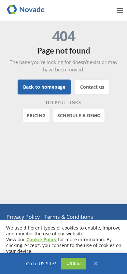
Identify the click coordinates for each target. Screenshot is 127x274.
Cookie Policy (41, 239)
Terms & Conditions (68, 216)
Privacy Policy (23, 216)
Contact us (92, 87)
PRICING (36, 115)
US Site (73, 263)
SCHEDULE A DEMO (79, 115)
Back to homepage (44, 87)
